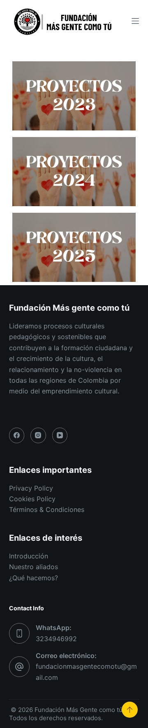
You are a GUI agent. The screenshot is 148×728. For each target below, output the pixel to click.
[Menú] (135, 21)
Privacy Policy (31, 488)
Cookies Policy (32, 499)
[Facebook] (17, 435)
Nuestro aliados (33, 567)
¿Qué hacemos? (33, 578)
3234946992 (56, 639)
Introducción (28, 556)
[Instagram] (38, 435)
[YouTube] (60, 435)
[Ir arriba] (130, 710)
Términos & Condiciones (46, 509)
